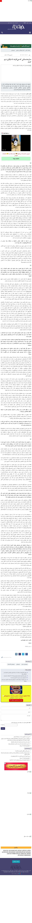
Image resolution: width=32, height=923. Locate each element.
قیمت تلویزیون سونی (13, 850)
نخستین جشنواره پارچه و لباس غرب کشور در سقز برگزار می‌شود (19, 744)
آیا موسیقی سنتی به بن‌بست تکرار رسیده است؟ (19, 677)
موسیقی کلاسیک (11, 664)
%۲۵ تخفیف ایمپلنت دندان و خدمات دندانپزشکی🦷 (16, 696)
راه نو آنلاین (24, 850)
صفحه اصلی (27, 50)
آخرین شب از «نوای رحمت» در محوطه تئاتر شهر (22, 737)
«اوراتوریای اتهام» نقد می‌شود (25, 745)
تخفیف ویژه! (16, 159)
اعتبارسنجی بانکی (12, 852)
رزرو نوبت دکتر (21, 855)
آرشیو (8, 22)
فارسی (30, 22)
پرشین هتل (28, 852)
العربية (27, 22)
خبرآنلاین (16, 27)
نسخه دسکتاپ (16, 861)
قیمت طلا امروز (5, 852)
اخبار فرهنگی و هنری (20, 50)
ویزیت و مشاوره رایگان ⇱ (16, 700)
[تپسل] (1, 45)
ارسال (3, 728)
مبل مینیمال (5, 850)
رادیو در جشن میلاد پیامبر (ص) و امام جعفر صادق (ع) (20, 742)
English (25, 22)
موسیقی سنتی (24, 664)
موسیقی (13, 50)
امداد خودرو (9, 853)
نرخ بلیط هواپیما (27, 855)
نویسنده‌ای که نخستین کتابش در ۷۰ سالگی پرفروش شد (20, 756)
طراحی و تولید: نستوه (15, 873)
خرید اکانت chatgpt (16, 853)
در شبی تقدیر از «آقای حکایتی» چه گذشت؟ (22, 751)
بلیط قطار (29, 853)
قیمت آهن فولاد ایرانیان (20, 852)
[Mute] (5, 150)
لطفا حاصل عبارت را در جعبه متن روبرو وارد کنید (21, 722)
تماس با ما (16, 22)
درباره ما (14, 22)
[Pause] (3, 150)
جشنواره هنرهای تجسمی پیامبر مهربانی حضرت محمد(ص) (20, 760)
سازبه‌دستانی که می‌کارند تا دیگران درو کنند (17, 61)
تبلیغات (11, 22)
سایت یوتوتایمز (23, 853)
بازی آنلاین (19, 850)
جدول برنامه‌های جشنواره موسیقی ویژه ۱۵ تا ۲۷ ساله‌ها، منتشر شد (15, 676)
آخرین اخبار (27, 734)
